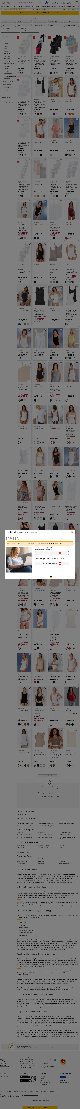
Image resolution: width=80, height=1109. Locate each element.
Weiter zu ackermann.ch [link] (50, 563)
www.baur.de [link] (38, 576)
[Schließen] (72, 532)
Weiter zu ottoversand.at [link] (50, 553)
